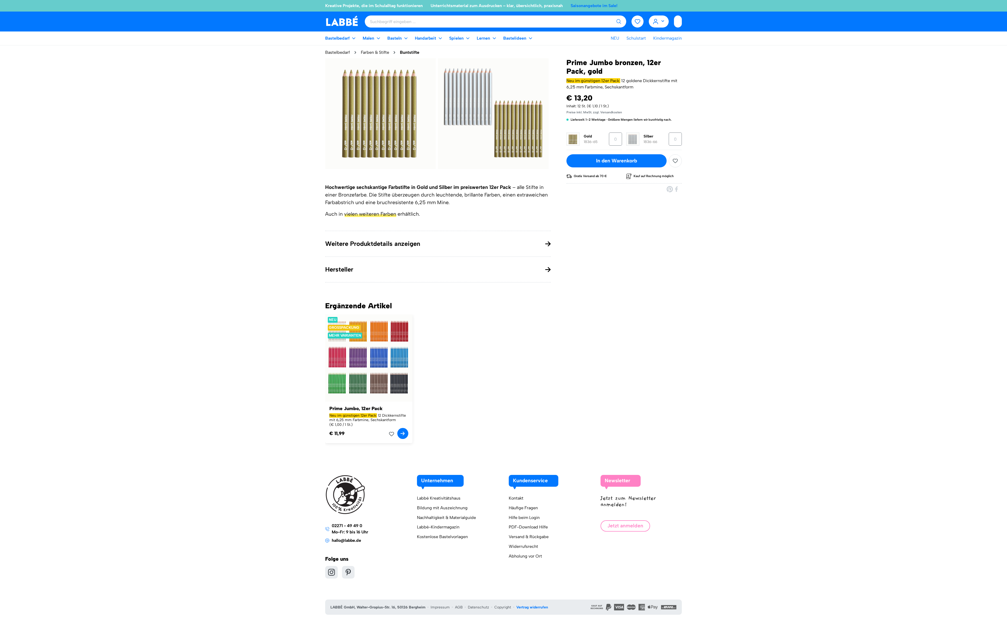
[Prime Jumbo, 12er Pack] (369, 358)
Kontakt (516, 498)
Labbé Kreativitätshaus (438, 498)
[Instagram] (331, 572)
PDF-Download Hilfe (528, 526)
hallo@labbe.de (346, 540)
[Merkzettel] (637, 21)
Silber (648, 136)
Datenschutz (478, 607)
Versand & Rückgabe (529, 536)
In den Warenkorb (616, 161)
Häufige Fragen (523, 507)
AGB (459, 607)
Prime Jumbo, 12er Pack (356, 408)
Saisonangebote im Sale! (594, 5)
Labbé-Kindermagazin (438, 526)
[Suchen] (618, 21)
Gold (588, 136)
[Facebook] (677, 189)
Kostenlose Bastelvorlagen (442, 536)
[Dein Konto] (659, 21)
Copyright (502, 607)
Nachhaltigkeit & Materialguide (446, 517)
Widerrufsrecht (523, 546)
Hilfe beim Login (524, 517)
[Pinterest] (670, 189)
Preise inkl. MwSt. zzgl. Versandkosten (594, 112)
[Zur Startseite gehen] (342, 21)
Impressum (440, 607)
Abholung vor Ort (525, 556)
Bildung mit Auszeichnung (442, 507)
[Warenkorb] (678, 21)
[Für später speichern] (675, 160)
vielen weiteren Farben (370, 214)
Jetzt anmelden (625, 526)
